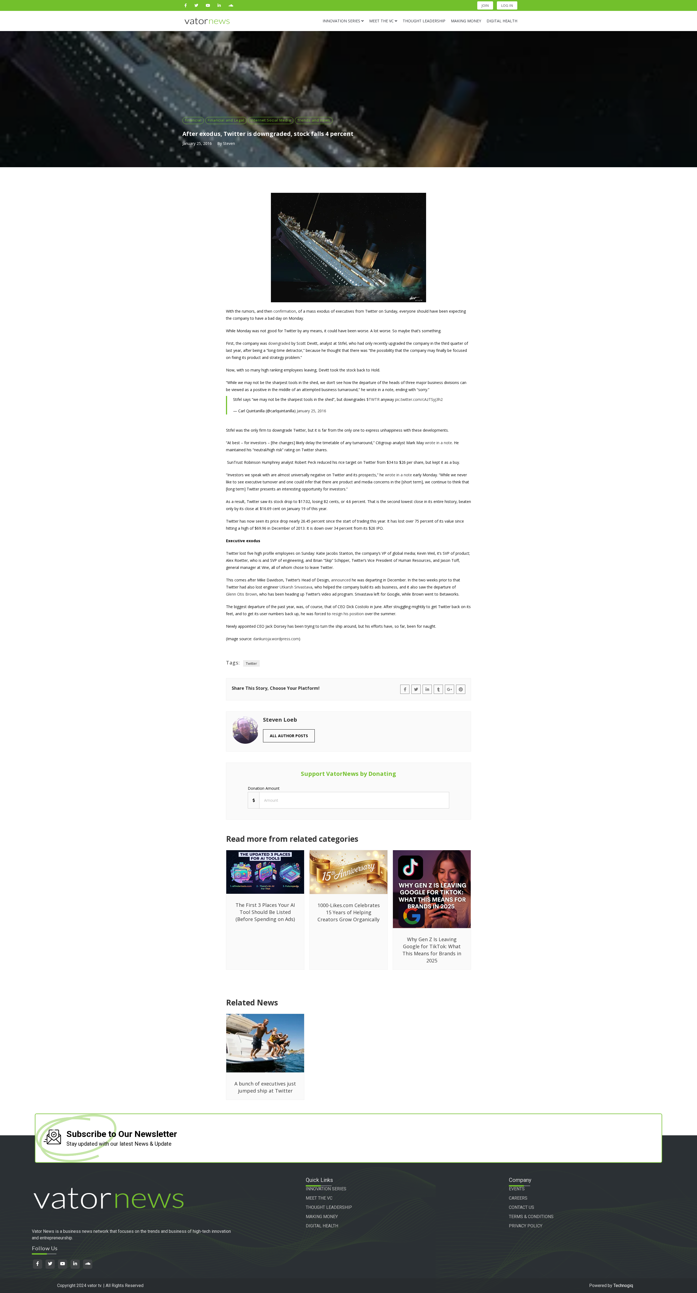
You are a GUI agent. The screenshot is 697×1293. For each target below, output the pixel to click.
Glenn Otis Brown (241, 594)
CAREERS (518, 1198)
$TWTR (373, 399)
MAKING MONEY (322, 1216)
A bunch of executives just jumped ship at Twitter (265, 1087)
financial (193, 120)
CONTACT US (521, 1207)
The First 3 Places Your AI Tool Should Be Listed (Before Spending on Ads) (265, 912)
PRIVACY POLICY (525, 1225)
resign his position (348, 613)
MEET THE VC (319, 1198)
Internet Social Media (270, 120)
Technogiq (623, 1285)
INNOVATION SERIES (326, 1188)
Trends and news (313, 120)
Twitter (251, 663)
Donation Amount (264, 788)
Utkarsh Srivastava (296, 587)
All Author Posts (289, 735)
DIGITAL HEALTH (322, 1225)
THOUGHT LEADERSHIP (329, 1207)
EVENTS (517, 1188)
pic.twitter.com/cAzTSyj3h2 (419, 399)
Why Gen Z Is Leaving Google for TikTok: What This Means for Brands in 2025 (431, 950)
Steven (229, 143)
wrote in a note (438, 442)
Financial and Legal (226, 120)
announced (341, 580)
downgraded (279, 343)
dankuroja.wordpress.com (276, 638)
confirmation (284, 311)
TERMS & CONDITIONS (531, 1216)
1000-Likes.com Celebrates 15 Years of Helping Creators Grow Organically (348, 912)
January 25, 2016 (197, 143)
